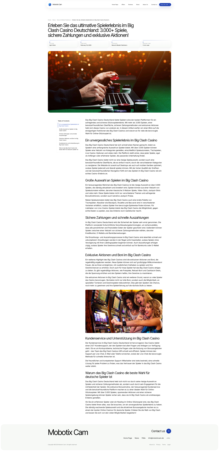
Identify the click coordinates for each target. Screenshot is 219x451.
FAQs (144, 438)
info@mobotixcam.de (156, 438)
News (54, 20)
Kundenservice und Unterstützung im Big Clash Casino (69, 143)
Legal (168, 444)
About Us (152, 444)
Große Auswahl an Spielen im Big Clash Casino (68, 129)
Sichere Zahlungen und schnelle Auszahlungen (68, 134)
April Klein (52, 45)
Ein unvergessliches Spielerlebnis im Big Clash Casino (69, 125)
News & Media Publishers (64, 20)
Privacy (158, 444)
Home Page (127, 438)
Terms (164, 444)
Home (49, 20)
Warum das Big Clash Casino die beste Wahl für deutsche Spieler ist (68, 148)
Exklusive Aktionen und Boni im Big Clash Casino (68, 139)
